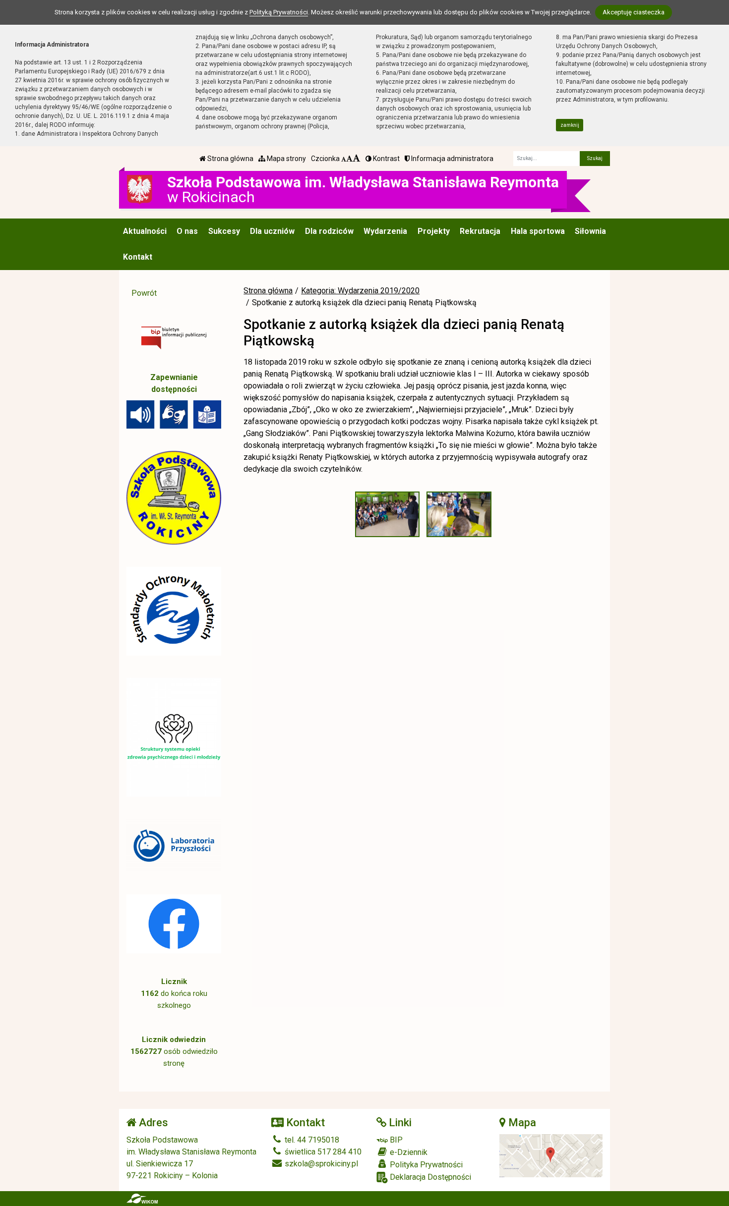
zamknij (569, 125)
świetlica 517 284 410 (322, 1151)
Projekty (434, 231)
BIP (395, 1140)
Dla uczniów (272, 231)
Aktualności (145, 231)
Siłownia (590, 231)
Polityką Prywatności (278, 12)
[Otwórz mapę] (551, 1155)
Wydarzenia (385, 231)
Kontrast (385, 159)
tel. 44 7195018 (311, 1140)
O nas (187, 231)
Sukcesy (224, 231)
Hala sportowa (538, 231)
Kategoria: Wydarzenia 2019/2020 (360, 290)
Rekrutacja (480, 231)
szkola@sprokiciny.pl (320, 1163)
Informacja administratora (451, 159)
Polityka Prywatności (425, 1164)
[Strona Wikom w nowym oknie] (142, 1199)
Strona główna (229, 159)
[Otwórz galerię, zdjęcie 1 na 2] (387, 514)
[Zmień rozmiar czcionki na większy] (349, 159)
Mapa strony (285, 159)
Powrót (144, 293)
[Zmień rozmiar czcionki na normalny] (343, 159)
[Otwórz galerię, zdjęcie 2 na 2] (458, 514)
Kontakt (137, 257)
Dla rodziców (329, 231)
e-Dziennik (407, 1152)
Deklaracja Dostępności (429, 1177)
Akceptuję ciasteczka (634, 12)
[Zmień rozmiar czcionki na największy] (357, 159)
